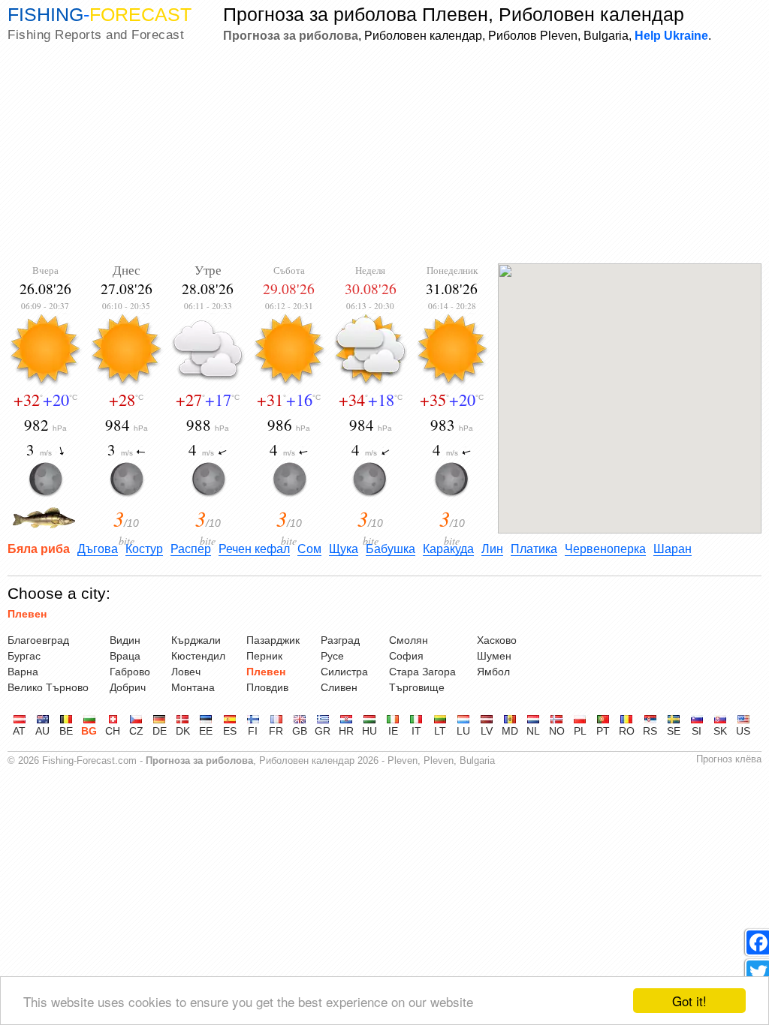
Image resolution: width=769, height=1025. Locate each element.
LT (440, 731)
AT (19, 731)
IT (416, 731)
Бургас (24, 656)
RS (650, 731)
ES (230, 731)
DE (159, 731)
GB (299, 731)
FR (276, 731)
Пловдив (267, 687)
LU (463, 731)
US (743, 731)
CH (112, 731)
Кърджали (196, 640)
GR (322, 731)
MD (510, 731)
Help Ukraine (671, 35)
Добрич (128, 687)
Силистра (344, 672)
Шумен (494, 656)
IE (393, 731)
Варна (23, 672)
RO (627, 731)
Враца (125, 656)
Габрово (130, 672)
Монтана (193, 687)
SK (720, 731)
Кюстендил (198, 656)
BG (89, 731)
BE (66, 731)
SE (673, 731)
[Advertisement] (384, 155)
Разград (340, 640)
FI (253, 731)
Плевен (27, 614)
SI (696, 731)
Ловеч (186, 672)
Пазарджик (273, 640)
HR (346, 731)
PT (603, 731)
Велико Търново (48, 687)
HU (369, 731)
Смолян (408, 640)
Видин (125, 640)
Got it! (689, 1000)
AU (42, 731)
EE (206, 731)
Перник (264, 656)
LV (487, 731)
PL (580, 731)
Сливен (339, 687)
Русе (332, 656)
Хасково (497, 640)
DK (183, 731)
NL (533, 731)
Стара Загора (422, 672)
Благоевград (38, 640)
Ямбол (493, 672)
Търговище (417, 687)
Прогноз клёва (728, 759)
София (406, 656)
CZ (136, 731)
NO (557, 731)
